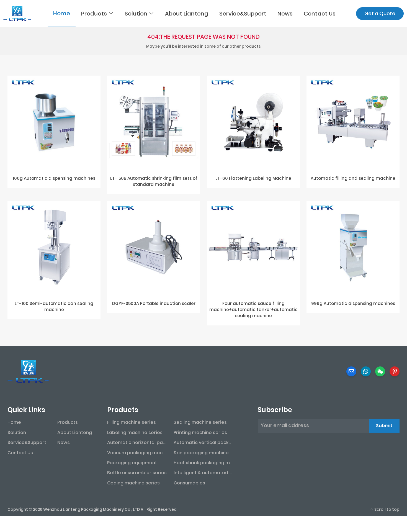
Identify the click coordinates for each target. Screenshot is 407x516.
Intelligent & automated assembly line (203, 472)
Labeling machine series (135, 432)
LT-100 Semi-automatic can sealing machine (54, 306)
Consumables (189, 483)
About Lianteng (186, 13)
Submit (384, 425)
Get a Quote (379, 13)
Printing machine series (200, 432)
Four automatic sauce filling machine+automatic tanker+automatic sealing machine (253, 310)
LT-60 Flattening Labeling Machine (253, 178)
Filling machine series (131, 422)
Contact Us (320, 13)
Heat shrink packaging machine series (203, 462)
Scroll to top (386, 509)
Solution (136, 13)
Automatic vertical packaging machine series (203, 442)
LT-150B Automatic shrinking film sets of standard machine (153, 181)
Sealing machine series (200, 422)
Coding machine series (133, 483)
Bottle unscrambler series (137, 472)
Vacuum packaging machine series (137, 453)
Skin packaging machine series (203, 453)
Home (61, 13)
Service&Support (242, 13)
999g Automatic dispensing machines (353, 303)
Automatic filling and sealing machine (353, 178)
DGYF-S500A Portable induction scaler (153, 303)
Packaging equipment (132, 462)
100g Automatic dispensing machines (54, 178)
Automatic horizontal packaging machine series (137, 442)
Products (94, 13)
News (285, 13)
